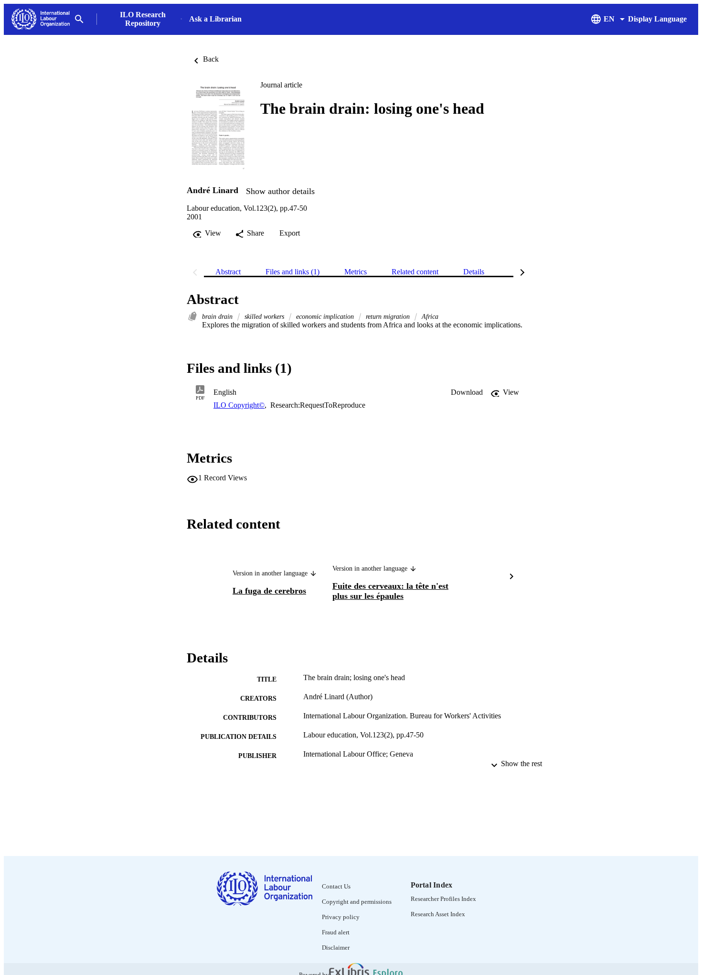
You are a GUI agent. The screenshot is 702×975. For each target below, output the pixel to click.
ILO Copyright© (239, 405)
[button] (467, 392)
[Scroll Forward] (511, 577)
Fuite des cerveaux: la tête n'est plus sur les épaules (390, 591)
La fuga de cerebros (269, 591)
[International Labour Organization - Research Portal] (40, 19)
